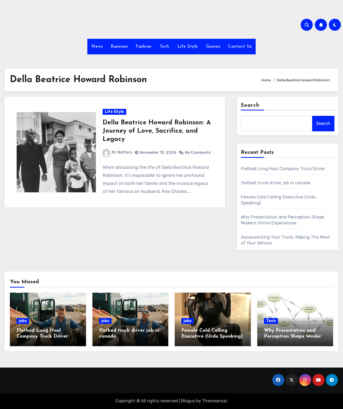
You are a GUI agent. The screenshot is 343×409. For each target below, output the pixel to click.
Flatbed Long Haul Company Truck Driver (283, 168)
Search (250, 105)
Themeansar (214, 400)
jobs (23, 321)
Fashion (144, 46)
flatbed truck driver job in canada (276, 182)
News (97, 46)
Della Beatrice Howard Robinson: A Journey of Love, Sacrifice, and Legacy (157, 131)
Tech (164, 46)
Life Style (187, 46)
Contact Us (240, 46)
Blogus (188, 400)
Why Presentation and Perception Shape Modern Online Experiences (294, 336)
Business (119, 46)
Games (213, 46)
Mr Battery (122, 152)
